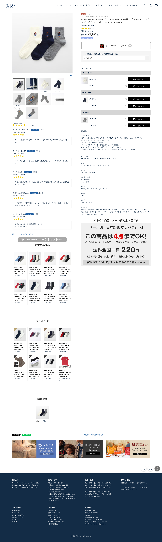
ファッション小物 (131, 5)
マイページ (15, 513)
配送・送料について (54, 513)
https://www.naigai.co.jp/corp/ (93, 519)
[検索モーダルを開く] (143, 468)
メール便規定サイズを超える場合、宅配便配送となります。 (101, 54)
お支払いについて (53, 515)
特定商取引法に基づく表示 (56, 522)
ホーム (68, 5)
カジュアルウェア (115, 5)
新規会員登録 (16, 510)
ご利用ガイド (52, 510)
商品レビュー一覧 (17, 517)
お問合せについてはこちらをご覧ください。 (134, 483)
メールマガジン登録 (18, 515)
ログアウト (15, 522)
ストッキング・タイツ (82, 5)
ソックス (59, 5)
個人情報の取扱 (53, 524)
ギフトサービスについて (55, 519)
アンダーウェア (99, 5)
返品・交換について (54, 517)
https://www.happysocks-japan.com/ (95, 524)
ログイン (14, 519)
